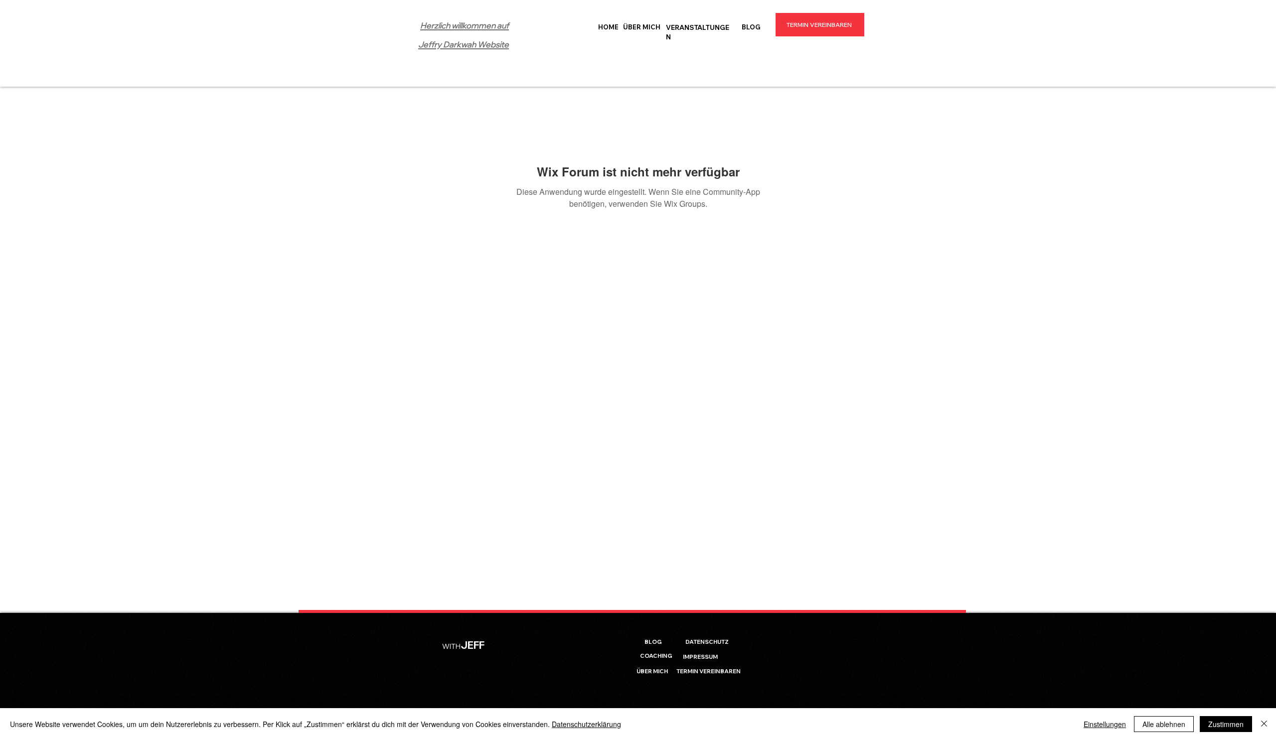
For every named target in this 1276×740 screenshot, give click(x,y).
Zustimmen (1226, 724)
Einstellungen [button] (1105, 724)
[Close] (1264, 724)
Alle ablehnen (1163, 724)
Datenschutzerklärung (586, 724)
